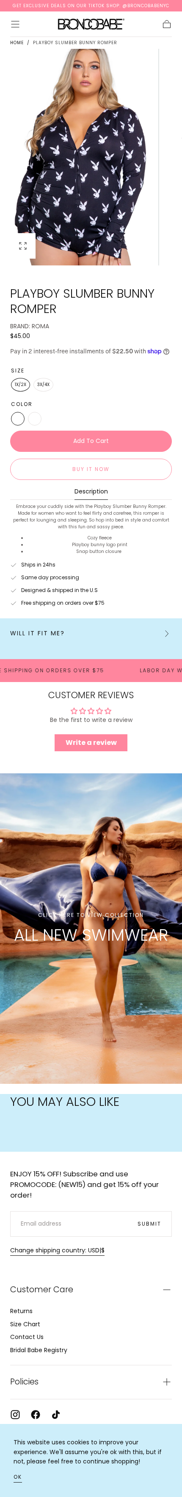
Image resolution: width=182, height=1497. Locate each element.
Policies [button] (24, 1381)
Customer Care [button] (41, 1289)
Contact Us (27, 1337)
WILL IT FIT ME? (37, 633)
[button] (15, 24)
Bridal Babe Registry (38, 1350)
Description (91, 492)
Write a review (91, 742)
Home (17, 42)
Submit (149, 1223)
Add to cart (91, 441)
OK (18, 1476)
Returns (21, 1311)
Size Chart (25, 1324)
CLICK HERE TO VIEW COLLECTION (91, 915)
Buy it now (91, 469)
